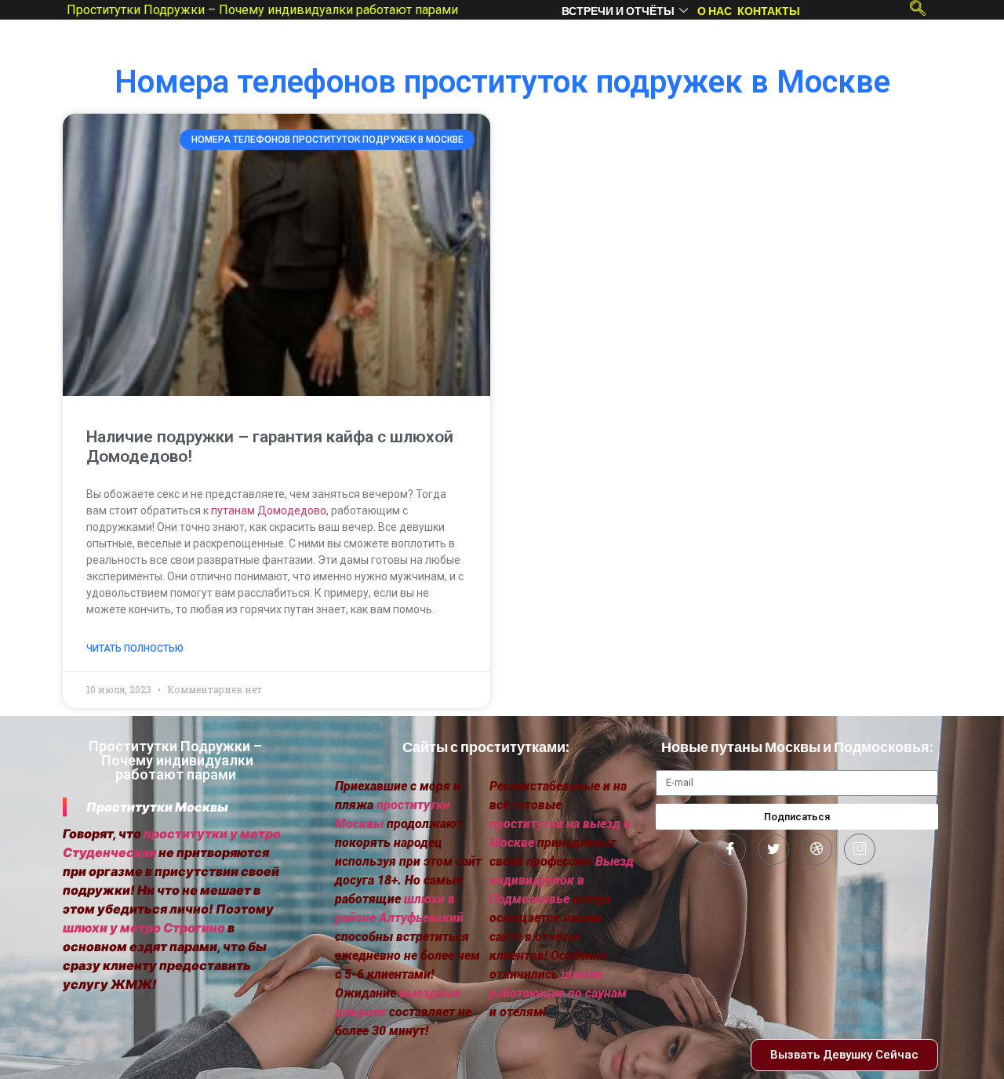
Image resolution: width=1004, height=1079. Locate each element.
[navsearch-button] (917, 8)
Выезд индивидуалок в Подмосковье (561, 880)
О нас (714, 10)
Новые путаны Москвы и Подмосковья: (797, 746)
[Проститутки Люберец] (773, 849)
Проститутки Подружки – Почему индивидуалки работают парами (262, 9)
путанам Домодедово (268, 510)
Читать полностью (135, 648)
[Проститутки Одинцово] (859, 849)
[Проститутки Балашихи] (730, 849)
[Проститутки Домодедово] (816, 849)
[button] (844, 1055)
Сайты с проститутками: (485, 746)
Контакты (768, 10)
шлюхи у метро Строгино (144, 927)
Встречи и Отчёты (618, 10)
